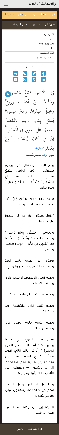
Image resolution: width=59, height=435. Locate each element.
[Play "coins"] (8, 94)
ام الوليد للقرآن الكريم (43, 4)
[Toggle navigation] (6, 4)
